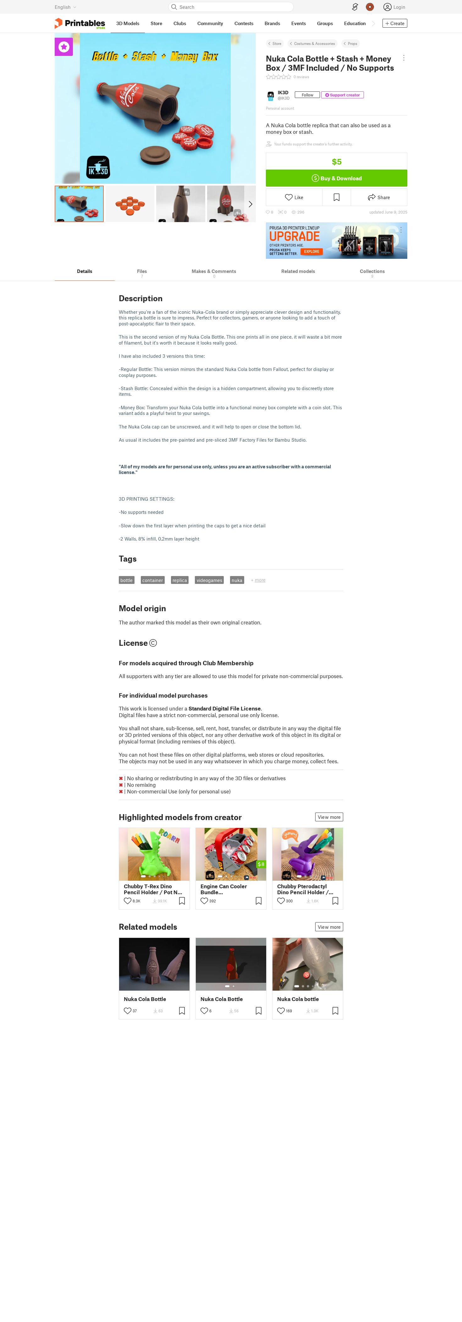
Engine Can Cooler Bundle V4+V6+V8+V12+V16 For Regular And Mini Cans (227, 889)
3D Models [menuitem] (127, 23)
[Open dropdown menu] (404, 58)
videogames (209, 580)
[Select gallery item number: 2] (149, 876)
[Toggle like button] (127, 901)
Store (276, 43)
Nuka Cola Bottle (145, 999)
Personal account (280, 108)
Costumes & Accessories (314, 43)
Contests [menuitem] (243, 23)
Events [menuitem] (298, 23)
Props (352, 43)
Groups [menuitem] (325, 23)
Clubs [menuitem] (179, 23)
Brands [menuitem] (272, 23)
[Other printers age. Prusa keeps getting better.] (336, 240)
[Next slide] (250, 204)
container (152, 580)
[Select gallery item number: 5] (164, 876)
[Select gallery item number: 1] (143, 876)
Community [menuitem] (210, 23)
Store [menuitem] (156, 23)
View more (329, 817)
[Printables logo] (80, 23)
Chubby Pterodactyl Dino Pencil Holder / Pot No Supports (303, 889)
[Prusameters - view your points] (370, 7)
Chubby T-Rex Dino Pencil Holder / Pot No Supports (152, 889)
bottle (126, 580)
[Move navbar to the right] (373, 23)
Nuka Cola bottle (298, 999)
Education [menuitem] (355, 23)
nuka (237, 580)
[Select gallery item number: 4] (159, 876)
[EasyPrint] (355, 7)
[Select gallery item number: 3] (154, 876)
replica (180, 580)
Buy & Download (341, 178)
